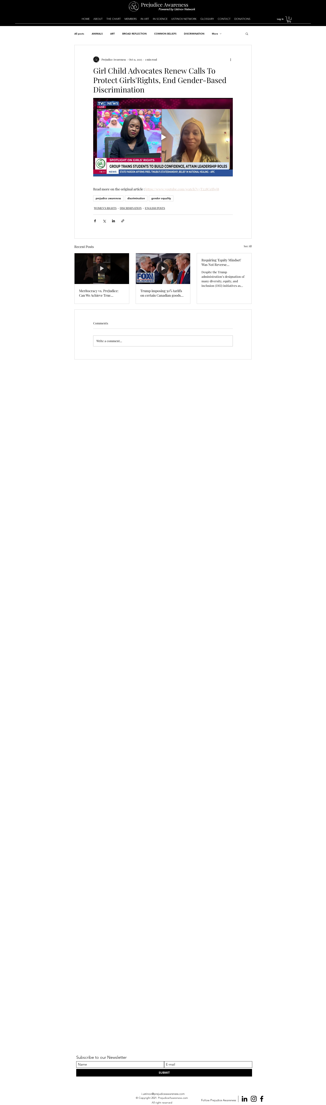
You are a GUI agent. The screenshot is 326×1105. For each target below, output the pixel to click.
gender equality (161, 198)
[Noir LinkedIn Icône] (244, 1099)
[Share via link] (123, 221)
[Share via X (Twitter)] (104, 221)
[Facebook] (262, 1099)
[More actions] (230, 59)
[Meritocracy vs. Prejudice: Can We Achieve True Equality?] (102, 268)
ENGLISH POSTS (155, 208)
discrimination (136, 198)
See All (248, 246)
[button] (289, 19)
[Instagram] (254, 1099)
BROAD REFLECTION (134, 33)
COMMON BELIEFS (165, 33)
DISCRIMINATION (194, 33)
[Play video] (163, 137)
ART (112, 33)
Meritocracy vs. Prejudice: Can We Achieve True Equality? (98, 293)
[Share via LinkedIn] (113, 221)
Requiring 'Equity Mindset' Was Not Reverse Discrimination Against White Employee (223, 262)
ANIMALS (97, 33)
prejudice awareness (108, 198)
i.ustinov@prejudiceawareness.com (163, 1094)
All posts (79, 33)
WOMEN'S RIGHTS (105, 208)
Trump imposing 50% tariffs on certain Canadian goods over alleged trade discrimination (161, 293)
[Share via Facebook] (95, 221)
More (215, 33)
